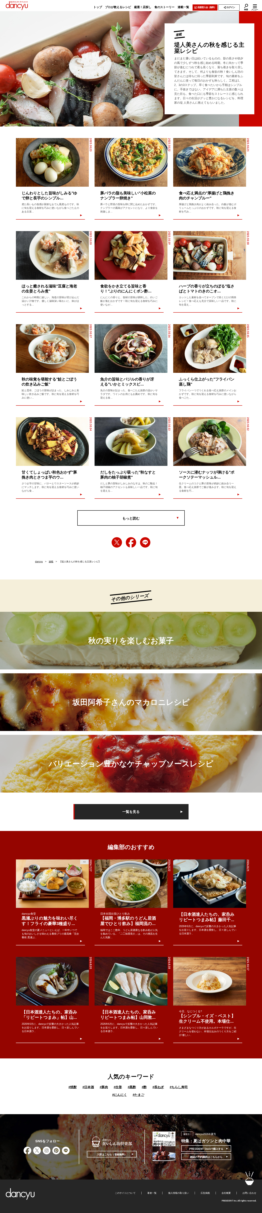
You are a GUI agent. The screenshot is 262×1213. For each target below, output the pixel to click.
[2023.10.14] (52, 441)
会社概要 (226, 1193)
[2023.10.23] (52, 162)
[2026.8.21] (209, 883)
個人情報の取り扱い (178, 1193)
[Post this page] (117, 542)
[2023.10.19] (131, 255)
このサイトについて (125, 1193)
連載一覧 (183, 7)
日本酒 (88, 1087)
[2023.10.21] (209, 162)
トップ (97, 7)
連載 (51, 561)
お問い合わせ (249, 1193)
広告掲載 (205, 1193)
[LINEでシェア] (145, 542)
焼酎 (72, 1087)
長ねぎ (158, 1087)
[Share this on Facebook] (131, 542)
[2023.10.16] (131, 348)
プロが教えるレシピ (118, 7)
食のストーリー (164, 7)
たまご (138, 1095)
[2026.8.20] (52, 981)
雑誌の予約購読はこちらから (206, 1157)
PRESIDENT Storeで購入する (206, 1148)
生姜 (118, 1087)
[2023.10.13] (131, 441)
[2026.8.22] (131, 883)
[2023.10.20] (52, 255)
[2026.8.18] (131, 981)
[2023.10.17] (52, 348)
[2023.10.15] (209, 348)
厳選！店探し (142, 7)
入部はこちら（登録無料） (112, 1154)
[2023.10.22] (131, 162)
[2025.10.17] (209, 981)
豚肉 (104, 1087)
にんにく (119, 1095)
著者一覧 (152, 1193)
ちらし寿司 (179, 1087)
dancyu (39, 561)
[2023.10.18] (209, 255)
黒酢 (132, 1087)
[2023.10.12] (209, 441)
